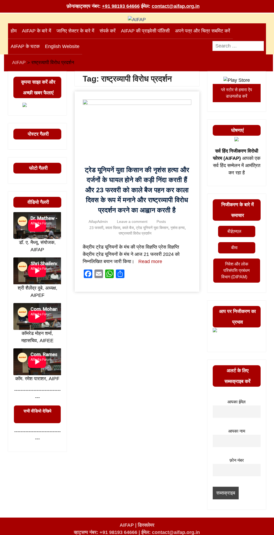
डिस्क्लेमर (146, 525)
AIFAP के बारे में (36, 31)
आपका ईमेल (236, 401)
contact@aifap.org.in (176, 6)
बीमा (234, 247)
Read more (150, 261)
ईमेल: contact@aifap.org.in (170, 532)
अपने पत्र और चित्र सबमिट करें (202, 31)
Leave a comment (132, 221)
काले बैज (128, 228)
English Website (62, 46)
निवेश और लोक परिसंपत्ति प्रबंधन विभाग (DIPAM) (235, 270)
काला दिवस (112, 228)
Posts (161, 221)
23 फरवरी (96, 228)
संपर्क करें (108, 31)
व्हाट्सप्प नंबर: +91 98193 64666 (105, 532)
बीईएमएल (234, 231)
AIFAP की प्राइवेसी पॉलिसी (145, 31)
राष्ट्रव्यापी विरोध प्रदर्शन (135, 233)
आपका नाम (236, 431)
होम (14, 31)
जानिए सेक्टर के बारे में (75, 31)
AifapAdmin (98, 221)
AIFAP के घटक (25, 46)
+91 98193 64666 (121, 6)
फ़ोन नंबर (237, 460)
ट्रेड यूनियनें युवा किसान (152, 228)
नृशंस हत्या (177, 228)
